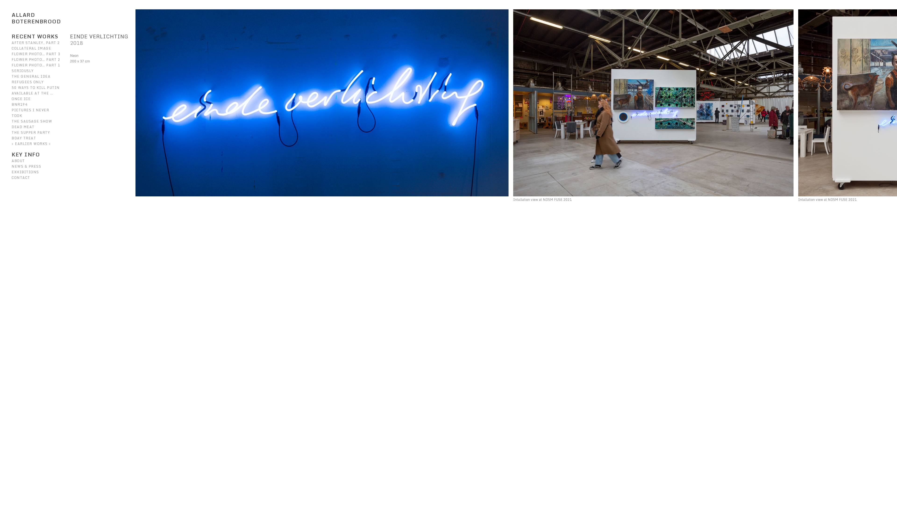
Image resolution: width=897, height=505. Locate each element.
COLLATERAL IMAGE (31, 48)
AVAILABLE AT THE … (32, 93)
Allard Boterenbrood (36, 18)
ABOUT (18, 160)
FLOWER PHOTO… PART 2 (36, 59)
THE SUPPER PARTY (31, 132)
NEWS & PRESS (26, 166)
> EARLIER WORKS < (31, 143)
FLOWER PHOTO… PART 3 (36, 54)
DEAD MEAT (23, 127)
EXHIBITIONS (25, 172)
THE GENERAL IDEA (31, 76)
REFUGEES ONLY (28, 82)
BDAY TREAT (24, 138)
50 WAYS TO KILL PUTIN (36, 87)
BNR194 (20, 104)
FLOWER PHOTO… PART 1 (36, 65)
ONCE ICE (21, 98)
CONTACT (21, 177)
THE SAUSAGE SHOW (32, 121)
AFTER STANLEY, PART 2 (36, 42)
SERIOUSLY (23, 70)
